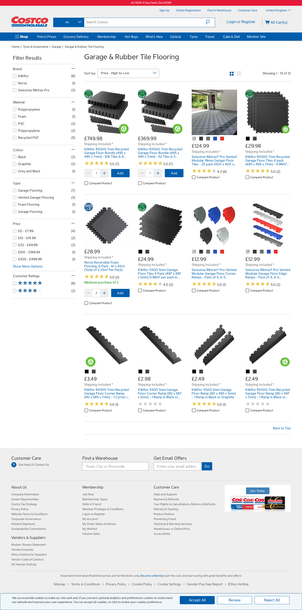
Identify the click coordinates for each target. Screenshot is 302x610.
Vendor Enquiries (22, 549)
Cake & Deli (231, 37)
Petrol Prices (46, 37)
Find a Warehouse (100, 458)
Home (16, 47)
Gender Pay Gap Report (205, 584)
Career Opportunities (25, 499)
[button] (210, 22)
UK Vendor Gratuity (24, 564)
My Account (90, 519)
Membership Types (94, 499)
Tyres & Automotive (35, 47)
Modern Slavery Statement (28, 544)
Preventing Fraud (165, 519)
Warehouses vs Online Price (172, 529)
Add (120, 173)
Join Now (88, 494)
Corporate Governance (26, 519)
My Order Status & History (99, 524)
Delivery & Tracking (166, 509)
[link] (107, 133)
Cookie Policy (142, 584)
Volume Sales (91, 534)
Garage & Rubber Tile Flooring (84, 47)
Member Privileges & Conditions (103, 509)
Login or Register (241, 21)
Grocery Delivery (76, 37)
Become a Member (152, 576)
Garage (56, 47)
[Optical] (181, 37)
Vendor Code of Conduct (27, 559)
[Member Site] (266, 37)
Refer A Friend (91, 504)
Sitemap (59, 584)
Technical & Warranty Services (173, 524)
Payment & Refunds (166, 499)
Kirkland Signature (23, 524)
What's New (154, 37)
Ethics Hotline (238, 584)
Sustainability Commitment (28, 529)
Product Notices (164, 514)
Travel (209, 37)
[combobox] (68, 22)
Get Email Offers (170, 458)
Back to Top (282, 428)
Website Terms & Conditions (29, 514)
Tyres (194, 37)
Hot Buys (131, 37)
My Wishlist (89, 529)
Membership (106, 37)
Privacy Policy (20, 509)
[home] (29, 21)
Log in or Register (93, 514)
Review (235, 600)
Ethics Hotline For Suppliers (29, 554)
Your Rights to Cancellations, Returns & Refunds (185, 504)
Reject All (272, 600)
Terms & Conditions (85, 584)
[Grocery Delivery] (89, 37)
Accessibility (162, 534)
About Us (19, 487)
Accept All (197, 600)
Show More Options (28, 266)
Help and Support (165, 494)
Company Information (25, 494)
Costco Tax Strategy (24, 504)
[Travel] (215, 37)
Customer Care (26, 458)
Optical (175, 37)
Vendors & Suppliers (28, 537)
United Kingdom (276, 10)
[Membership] (117, 37)
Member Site (256, 37)
